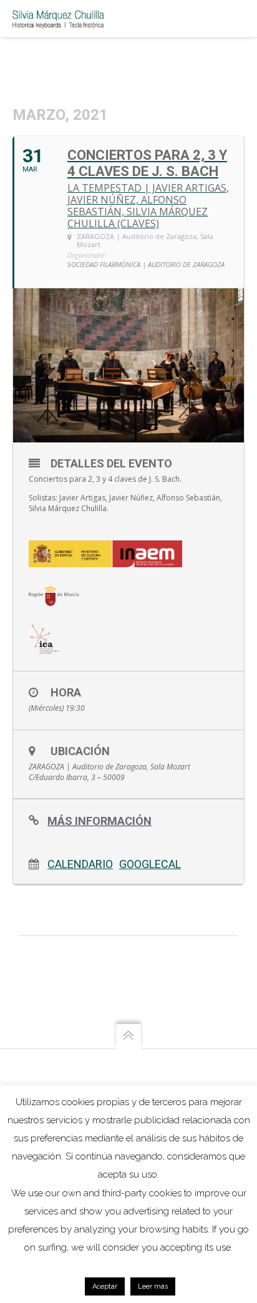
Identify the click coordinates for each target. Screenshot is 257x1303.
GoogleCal (150, 863)
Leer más (153, 1286)
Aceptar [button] (104, 1286)
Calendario (80, 863)
